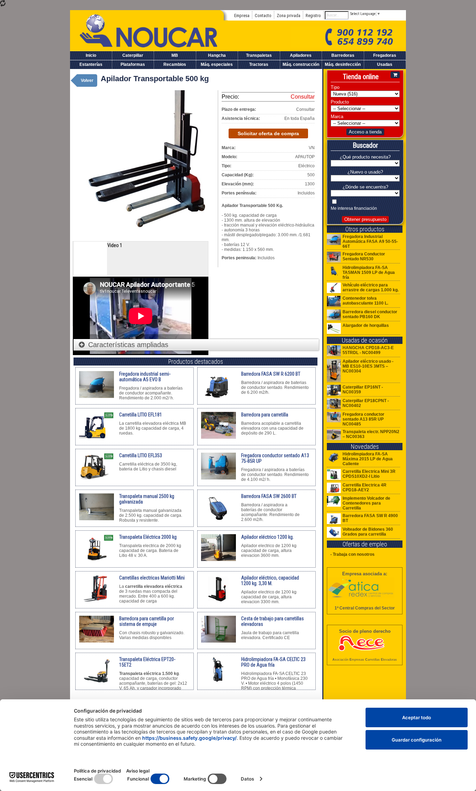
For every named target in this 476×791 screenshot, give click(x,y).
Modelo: (229, 156)
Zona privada (288, 15)
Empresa (241, 15)
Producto (340, 102)
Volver (87, 80)
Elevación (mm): (238, 184)
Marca (337, 116)
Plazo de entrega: (239, 109)
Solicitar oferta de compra (268, 133)
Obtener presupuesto (365, 219)
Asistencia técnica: (241, 118)
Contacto (263, 15)
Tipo (335, 87)
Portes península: (239, 193)
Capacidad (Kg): (238, 174)
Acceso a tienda (365, 132)
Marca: (229, 147)
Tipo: (226, 165)
